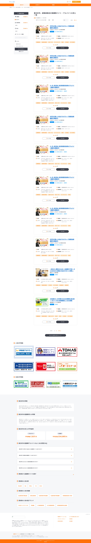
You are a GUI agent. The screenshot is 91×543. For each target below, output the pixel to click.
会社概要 (70, 521)
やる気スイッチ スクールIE (23, 505)
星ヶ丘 (41, 485)
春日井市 (17, 19)
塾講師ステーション (16, 533)
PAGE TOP (88, 514)
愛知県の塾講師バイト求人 (19, 7)
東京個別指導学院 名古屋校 (62, 505)
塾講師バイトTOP (12, 7)
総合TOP (21, 4)
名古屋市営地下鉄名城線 (43, 495)
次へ (75, 20)
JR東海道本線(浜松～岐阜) (67, 495)
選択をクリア (21, 51)
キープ (70, 1)
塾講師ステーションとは (62, 516)
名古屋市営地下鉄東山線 (22, 495)
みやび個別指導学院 (50, 505)
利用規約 (70, 518)
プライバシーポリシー (61, 518)
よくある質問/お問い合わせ (74, 516)
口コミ (69, 4)
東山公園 (19, 485)
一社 (35, 485)
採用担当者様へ (60, 521)
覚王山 (30, 485)
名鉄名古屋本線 (33, 495)
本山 (25, 485)
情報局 (53, 4)
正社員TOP (37, 4)
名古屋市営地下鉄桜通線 (55, 495)
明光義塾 (32, 505)
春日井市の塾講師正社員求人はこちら (55, 335)
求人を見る (62, 47)
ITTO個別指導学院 (40, 505)
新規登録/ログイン (77, 1)
